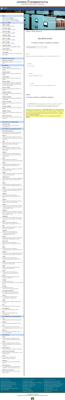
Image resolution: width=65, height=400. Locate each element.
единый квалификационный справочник (51, 386)
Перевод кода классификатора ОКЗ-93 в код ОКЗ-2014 (12, 117)
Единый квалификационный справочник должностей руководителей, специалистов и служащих (12, 343)
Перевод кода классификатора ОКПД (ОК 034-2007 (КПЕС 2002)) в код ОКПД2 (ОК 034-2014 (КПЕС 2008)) (11, 83)
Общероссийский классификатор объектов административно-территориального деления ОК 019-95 (12, 137)
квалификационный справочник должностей (52, 381)
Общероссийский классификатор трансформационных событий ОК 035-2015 (12, 248)
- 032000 (30, 73)
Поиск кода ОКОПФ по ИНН (8, 36)
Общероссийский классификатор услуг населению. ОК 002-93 (11, 276)
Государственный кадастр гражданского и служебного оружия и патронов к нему (11, 366)
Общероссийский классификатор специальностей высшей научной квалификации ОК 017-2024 (9, 232)
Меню (5, 8)
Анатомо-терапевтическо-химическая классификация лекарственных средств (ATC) (12, 326)
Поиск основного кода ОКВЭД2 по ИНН (11, 46)
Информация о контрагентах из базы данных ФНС (12, 62)
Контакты (36, 394)
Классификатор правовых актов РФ (10, 309)
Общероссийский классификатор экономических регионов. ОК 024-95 (10, 272)
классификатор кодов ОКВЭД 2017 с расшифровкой (32, 382)
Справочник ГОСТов (5, 389)
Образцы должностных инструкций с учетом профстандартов (12, 352)
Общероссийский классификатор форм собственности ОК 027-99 (11, 267)
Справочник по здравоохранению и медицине (9, 388)
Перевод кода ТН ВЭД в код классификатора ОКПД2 (12, 107)
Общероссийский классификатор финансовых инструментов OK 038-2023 (12, 262)
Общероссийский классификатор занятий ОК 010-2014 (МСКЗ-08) (12, 169)
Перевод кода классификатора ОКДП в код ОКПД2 (11, 73)
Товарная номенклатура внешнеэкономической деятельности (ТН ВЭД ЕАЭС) (12, 281)
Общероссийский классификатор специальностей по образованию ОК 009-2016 (11, 243)
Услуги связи (30, 66)
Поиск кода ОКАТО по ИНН (8, 32)
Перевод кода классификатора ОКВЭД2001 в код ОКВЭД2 (12, 98)
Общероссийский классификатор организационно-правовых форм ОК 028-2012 (11, 195)
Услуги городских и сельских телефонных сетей (42, 85)
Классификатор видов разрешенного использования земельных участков (10, 292)
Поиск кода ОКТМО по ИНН (8, 29)
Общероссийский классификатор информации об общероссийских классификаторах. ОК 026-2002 (12, 189)
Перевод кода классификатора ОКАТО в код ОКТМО (12, 103)
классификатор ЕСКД (48, 388)
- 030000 (29, 63)
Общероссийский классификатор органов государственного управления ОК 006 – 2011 (12, 184)
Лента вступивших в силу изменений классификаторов (10, 125)
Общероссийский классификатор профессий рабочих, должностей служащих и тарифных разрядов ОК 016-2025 (12, 212)
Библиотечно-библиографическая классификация (9, 313)
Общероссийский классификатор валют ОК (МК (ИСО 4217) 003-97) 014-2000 (12, 143)
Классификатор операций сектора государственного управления (10, 297)
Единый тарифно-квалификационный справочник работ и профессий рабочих (11, 338)
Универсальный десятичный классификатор (12, 319)
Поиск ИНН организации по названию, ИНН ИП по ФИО (12, 53)
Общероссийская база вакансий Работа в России (11, 362)
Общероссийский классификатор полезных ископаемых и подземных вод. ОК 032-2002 (12, 217)
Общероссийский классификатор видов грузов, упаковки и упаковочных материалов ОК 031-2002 (12, 148)
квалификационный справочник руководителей (53, 385)
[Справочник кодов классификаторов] (32, 2)
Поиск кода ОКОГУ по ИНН (8, 39)
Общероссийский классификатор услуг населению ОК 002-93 (43, 56)
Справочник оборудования (6, 381)
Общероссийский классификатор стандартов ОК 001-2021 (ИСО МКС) (12, 227)
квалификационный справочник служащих (52, 382)
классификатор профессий (27, 381)
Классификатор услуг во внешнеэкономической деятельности (10, 287)
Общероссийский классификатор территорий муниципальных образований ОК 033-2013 (12, 253)
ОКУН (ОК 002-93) (37, 31)
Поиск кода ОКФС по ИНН (8, 42)
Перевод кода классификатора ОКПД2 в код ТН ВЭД (12, 112)
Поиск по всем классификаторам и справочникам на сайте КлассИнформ (10, 19)
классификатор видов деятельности (29, 383)
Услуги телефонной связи (35, 75)
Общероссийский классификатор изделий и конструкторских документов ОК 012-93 (12, 132)
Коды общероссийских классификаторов (8, 383)
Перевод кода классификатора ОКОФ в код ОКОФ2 (11, 69)
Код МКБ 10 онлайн (48, 391)
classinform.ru (31, 394)
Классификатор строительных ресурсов (11, 305)
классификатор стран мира (27, 386)
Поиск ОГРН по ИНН (7, 49)
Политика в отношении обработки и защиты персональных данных (33, 395)
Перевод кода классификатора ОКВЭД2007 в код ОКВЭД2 (12, 93)
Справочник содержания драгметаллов (8, 382)
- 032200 (31, 83)
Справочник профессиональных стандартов (12, 348)
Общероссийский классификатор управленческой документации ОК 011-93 (11, 258)
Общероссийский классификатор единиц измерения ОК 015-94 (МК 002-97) (11, 164)
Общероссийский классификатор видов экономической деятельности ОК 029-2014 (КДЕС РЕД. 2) (11, 154)
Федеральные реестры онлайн (6, 386)
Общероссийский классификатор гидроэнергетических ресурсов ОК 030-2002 (12, 159)
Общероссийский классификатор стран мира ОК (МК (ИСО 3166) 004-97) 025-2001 (12, 238)
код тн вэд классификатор (27, 389)
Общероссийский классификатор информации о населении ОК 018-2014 (12, 173)
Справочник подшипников (6, 385)
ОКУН (27, 54)
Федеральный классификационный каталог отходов (11, 301)
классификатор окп (26, 388)
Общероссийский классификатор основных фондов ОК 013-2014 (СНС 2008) (12, 201)
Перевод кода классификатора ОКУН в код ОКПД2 (11, 89)
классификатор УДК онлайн (27, 391)
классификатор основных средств (28, 385)
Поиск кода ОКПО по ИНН (8, 25)
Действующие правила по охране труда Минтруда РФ (11, 371)
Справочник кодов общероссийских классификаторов (32, 4)
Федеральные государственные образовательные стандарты (9, 357)
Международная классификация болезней (11, 322)
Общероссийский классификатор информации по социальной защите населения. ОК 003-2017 (12, 178)
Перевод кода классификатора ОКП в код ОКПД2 (11, 78)
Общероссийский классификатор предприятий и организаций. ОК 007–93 (11, 222)
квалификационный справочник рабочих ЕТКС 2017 (54, 383)
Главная (28, 31)
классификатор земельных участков (50, 389)
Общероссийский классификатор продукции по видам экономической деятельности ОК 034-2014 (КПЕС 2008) (12, 206)
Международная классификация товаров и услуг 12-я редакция (11, 331)
